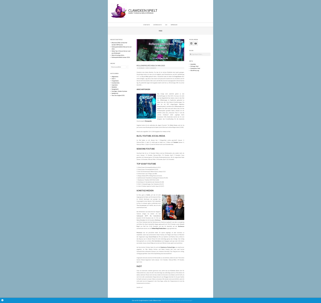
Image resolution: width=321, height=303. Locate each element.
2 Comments (152, 68)
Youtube (175, 142)
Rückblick (141, 68)
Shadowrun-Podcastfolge (167, 247)
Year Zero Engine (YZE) (118, 95)
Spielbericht (115, 93)
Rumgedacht (115, 89)
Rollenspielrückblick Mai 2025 (151, 65)
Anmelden (193, 64)
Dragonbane (115, 80)
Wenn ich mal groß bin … (118, 55)
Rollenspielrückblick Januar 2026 (121, 57)
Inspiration (115, 85)
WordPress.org (194, 70)
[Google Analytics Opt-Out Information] (2, 300)
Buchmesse (181, 226)
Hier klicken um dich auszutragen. (183, 300)
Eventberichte (115, 83)
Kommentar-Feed (195, 68)
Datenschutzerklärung (167, 300)
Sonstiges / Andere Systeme (119, 91)
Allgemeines (115, 76)
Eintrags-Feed (194, 66)
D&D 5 (113, 78)
